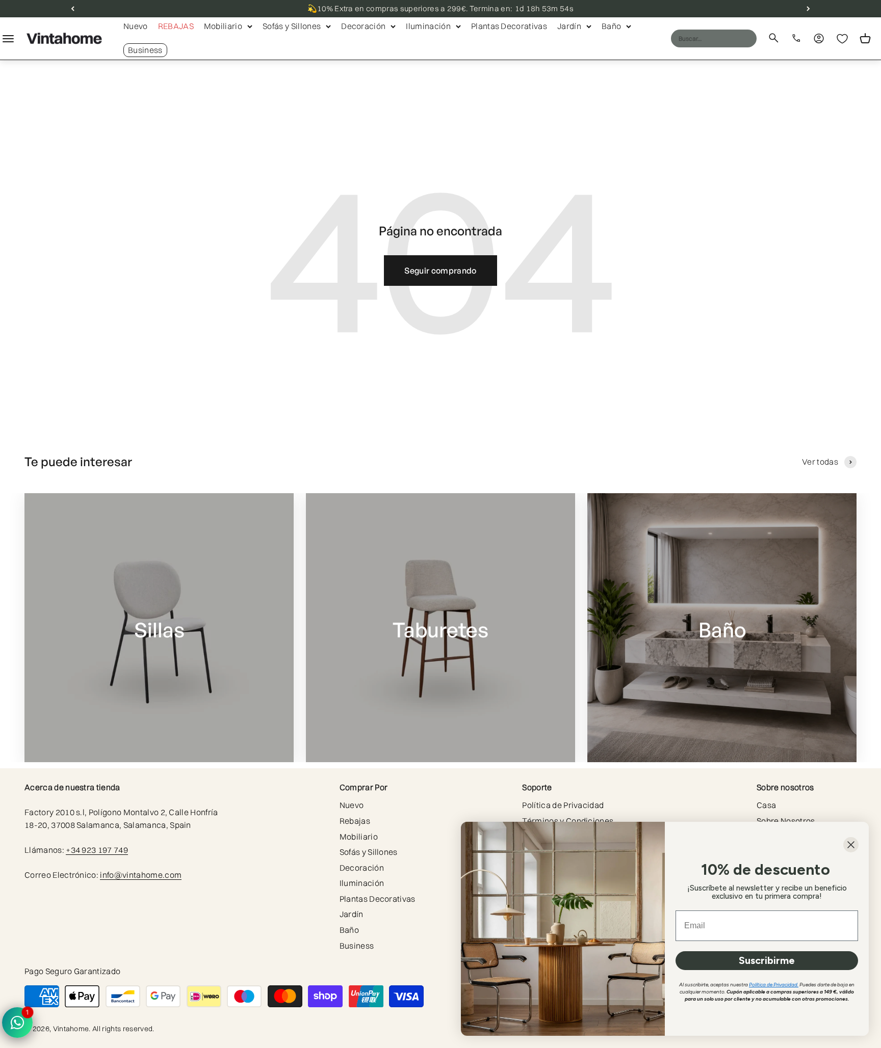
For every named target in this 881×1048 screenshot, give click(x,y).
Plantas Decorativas (509, 26)
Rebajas (176, 26)
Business (145, 50)
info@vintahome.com (141, 875)
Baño (611, 26)
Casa (766, 805)
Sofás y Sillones (292, 26)
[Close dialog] (851, 844)
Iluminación (428, 26)
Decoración (363, 26)
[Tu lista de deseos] (842, 39)
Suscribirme (767, 960)
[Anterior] (72, 9)
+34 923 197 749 (97, 850)
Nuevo (135, 26)
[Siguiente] (808, 9)
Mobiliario (223, 26)
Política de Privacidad (563, 805)
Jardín (569, 26)
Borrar (729, 38)
